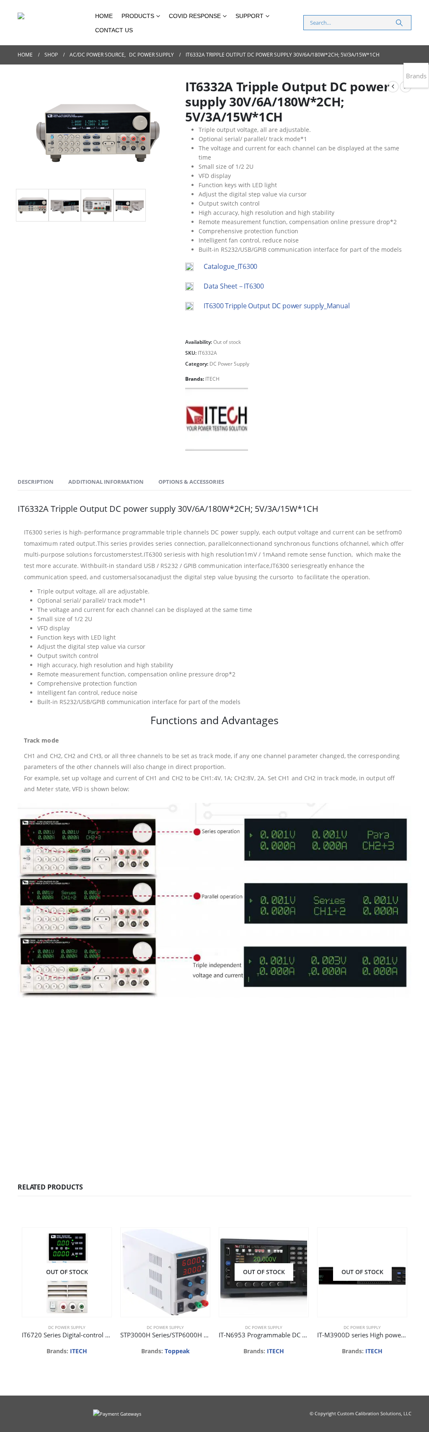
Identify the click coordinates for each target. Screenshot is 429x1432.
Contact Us (114, 30)
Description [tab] (36, 481)
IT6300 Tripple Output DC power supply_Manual (276, 305)
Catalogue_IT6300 (230, 266)
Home (104, 16)
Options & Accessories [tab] (191, 481)
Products (137, 16)
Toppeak (177, 1351)
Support (249, 16)
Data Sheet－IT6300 (234, 286)
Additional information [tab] (106, 481)
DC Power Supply (229, 363)
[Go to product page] (165, 1272)
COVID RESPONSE (195, 16)
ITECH (212, 378)
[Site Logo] (53, 23)
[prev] (393, 87)
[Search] (399, 22)
